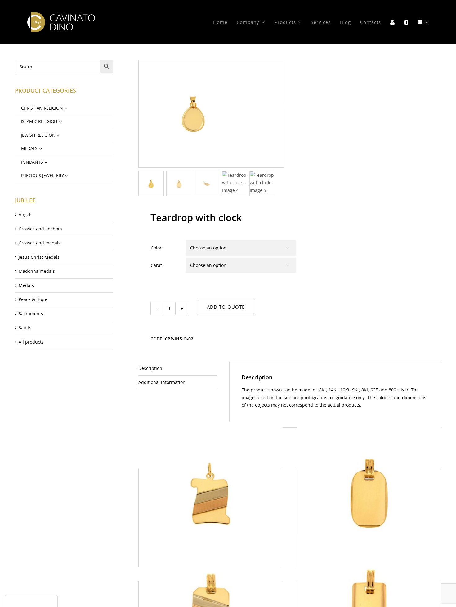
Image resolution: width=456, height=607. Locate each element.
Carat (156, 265)
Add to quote (226, 307)
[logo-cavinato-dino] (61, 14)
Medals (26, 285)
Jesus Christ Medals (39, 257)
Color (156, 248)
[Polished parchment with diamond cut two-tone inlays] (211, 493)
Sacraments (31, 314)
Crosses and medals (39, 243)
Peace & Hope (33, 299)
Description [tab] (150, 368)
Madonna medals (37, 271)
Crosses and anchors (40, 229)
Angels (26, 214)
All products (31, 342)
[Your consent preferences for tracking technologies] (31, 601)
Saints (25, 328)
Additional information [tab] (162, 382)
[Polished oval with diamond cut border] (369, 493)
